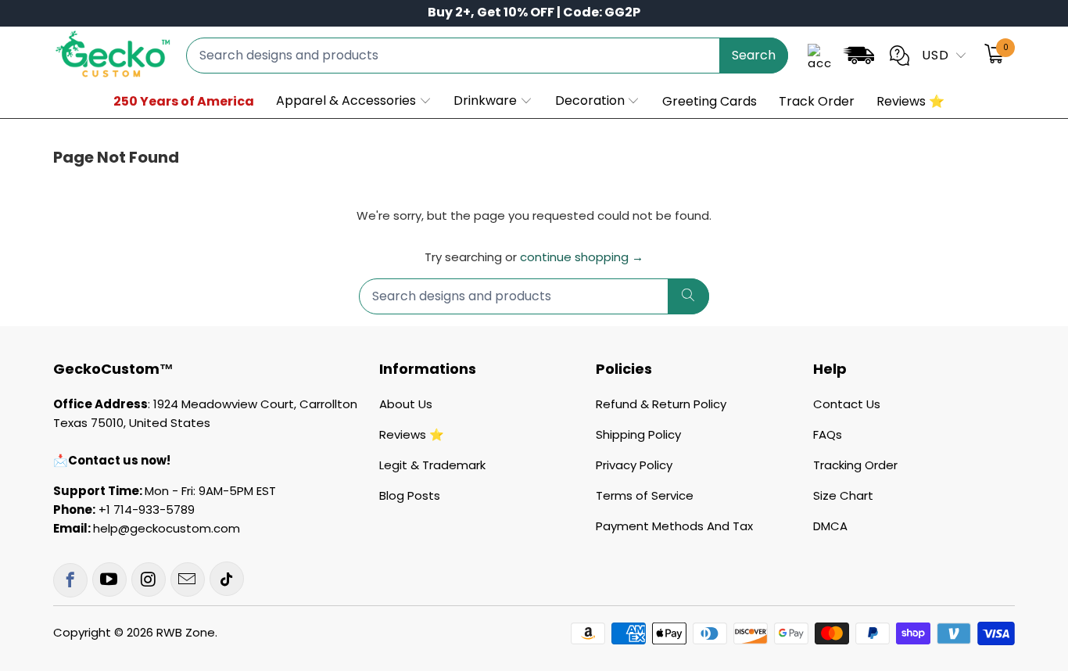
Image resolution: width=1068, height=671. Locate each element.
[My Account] (819, 55)
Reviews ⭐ (411, 434)
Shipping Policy (638, 434)
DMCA (830, 526)
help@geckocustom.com (166, 528)
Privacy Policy (634, 465)
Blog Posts (409, 495)
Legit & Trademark (432, 465)
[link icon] (858, 58)
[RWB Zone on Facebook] (70, 580)
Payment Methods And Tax (674, 526)
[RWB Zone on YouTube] (109, 579)
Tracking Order (855, 465)
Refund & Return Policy (661, 404)
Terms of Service (644, 495)
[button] (354, 102)
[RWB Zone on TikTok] (227, 579)
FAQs (827, 434)
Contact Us (846, 404)
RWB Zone (185, 632)
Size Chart (843, 495)
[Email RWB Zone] (187, 579)
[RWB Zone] (111, 55)
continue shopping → (581, 257)
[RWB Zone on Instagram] (148, 579)
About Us (405, 404)
